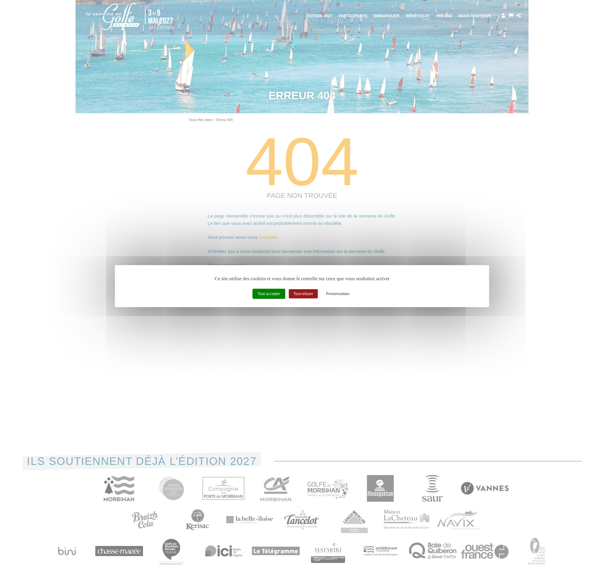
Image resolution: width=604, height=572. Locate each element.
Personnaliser (337, 294)
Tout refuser (303, 294)
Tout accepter (269, 294)
